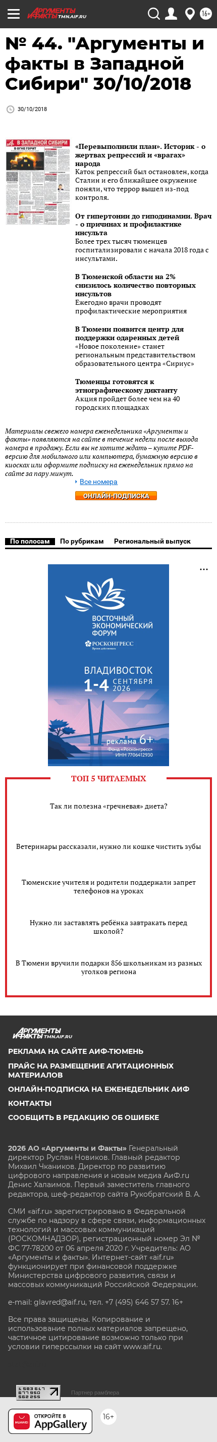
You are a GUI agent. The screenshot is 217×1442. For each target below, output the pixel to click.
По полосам (30, 541)
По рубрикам (82, 541)
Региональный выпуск (152, 541)
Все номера (99, 482)
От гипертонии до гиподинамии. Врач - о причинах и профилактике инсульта (143, 224)
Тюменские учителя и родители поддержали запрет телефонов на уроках (109, 886)
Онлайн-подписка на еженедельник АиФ (98, 1089)
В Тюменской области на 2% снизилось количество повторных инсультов (135, 285)
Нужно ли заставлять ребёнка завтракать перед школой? (108, 926)
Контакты (29, 1103)
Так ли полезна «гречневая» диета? (109, 806)
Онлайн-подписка (116, 496)
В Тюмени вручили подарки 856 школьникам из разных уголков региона (109, 967)
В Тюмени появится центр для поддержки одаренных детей (129, 333)
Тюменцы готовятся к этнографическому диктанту (126, 386)
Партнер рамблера (95, 1393)
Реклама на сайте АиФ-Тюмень (75, 1051)
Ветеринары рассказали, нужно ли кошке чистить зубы (108, 846)
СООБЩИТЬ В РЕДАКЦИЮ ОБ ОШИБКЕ (83, 1117)
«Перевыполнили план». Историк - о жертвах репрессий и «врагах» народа (140, 154)
